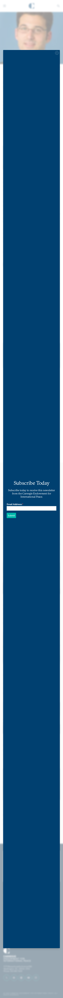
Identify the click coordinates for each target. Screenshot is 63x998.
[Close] (57, 53)
